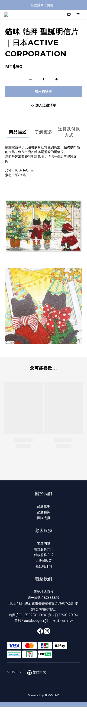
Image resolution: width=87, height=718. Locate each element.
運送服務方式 (43, 549)
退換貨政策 (43, 561)
